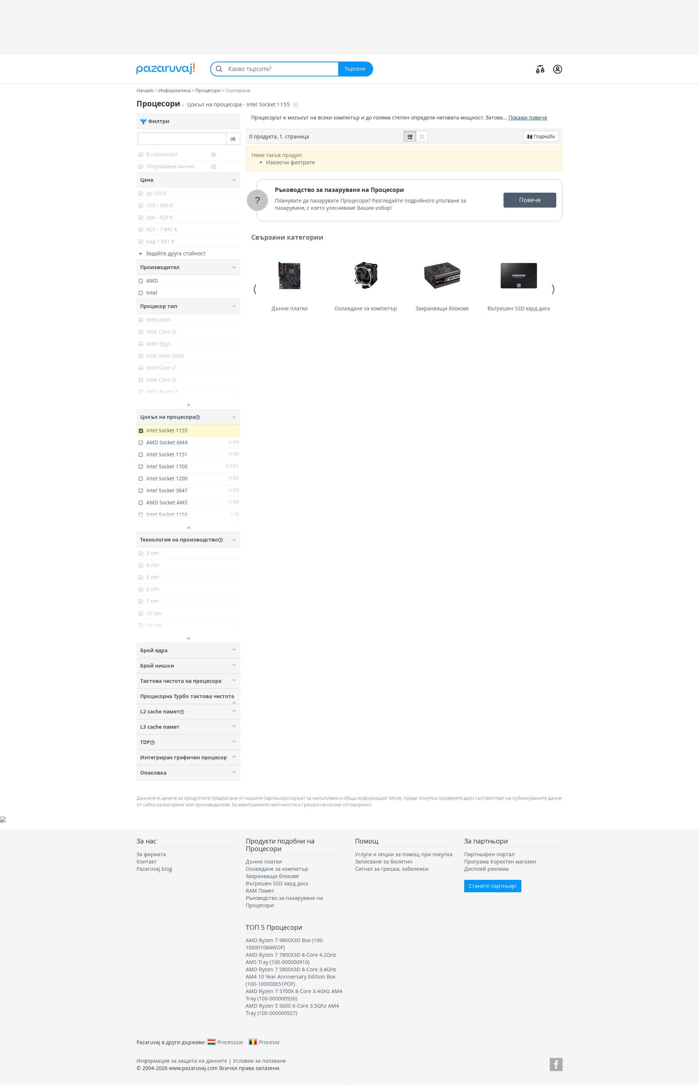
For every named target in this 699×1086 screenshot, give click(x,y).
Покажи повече (528, 117)
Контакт (147, 861)
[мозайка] (422, 136)
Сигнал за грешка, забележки (392, 868)
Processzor (230, 1042)
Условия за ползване (259, 1060)
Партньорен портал (489, 854)
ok (233, 138)
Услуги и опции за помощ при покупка (404, 854)
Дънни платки (290, 308)
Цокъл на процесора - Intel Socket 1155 (239, 104)
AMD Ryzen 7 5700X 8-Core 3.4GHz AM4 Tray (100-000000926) (294, 995)
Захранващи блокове (442, 308)
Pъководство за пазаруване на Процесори (339, 190)
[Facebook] (556, 1063)
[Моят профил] (557, 69)
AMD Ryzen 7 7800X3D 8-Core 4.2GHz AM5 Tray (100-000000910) (291, 958)
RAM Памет (260, 890)
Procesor (269, 1042)
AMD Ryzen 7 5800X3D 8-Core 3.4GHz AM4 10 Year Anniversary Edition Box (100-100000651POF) (291, 976)
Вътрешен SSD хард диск (518, 308)
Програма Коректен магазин (500, 861)
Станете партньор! (493, 885)
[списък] (410, 136)
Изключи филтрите (290, 162)
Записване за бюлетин (383, 861)
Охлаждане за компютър (366, 308)
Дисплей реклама (486, 868)
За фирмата (151, 854)
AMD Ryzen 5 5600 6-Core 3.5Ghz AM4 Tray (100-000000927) (292, 1009)
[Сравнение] (540, 69)
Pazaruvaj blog (154, 868)
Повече (530, 200)
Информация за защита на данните (182, 1060)
